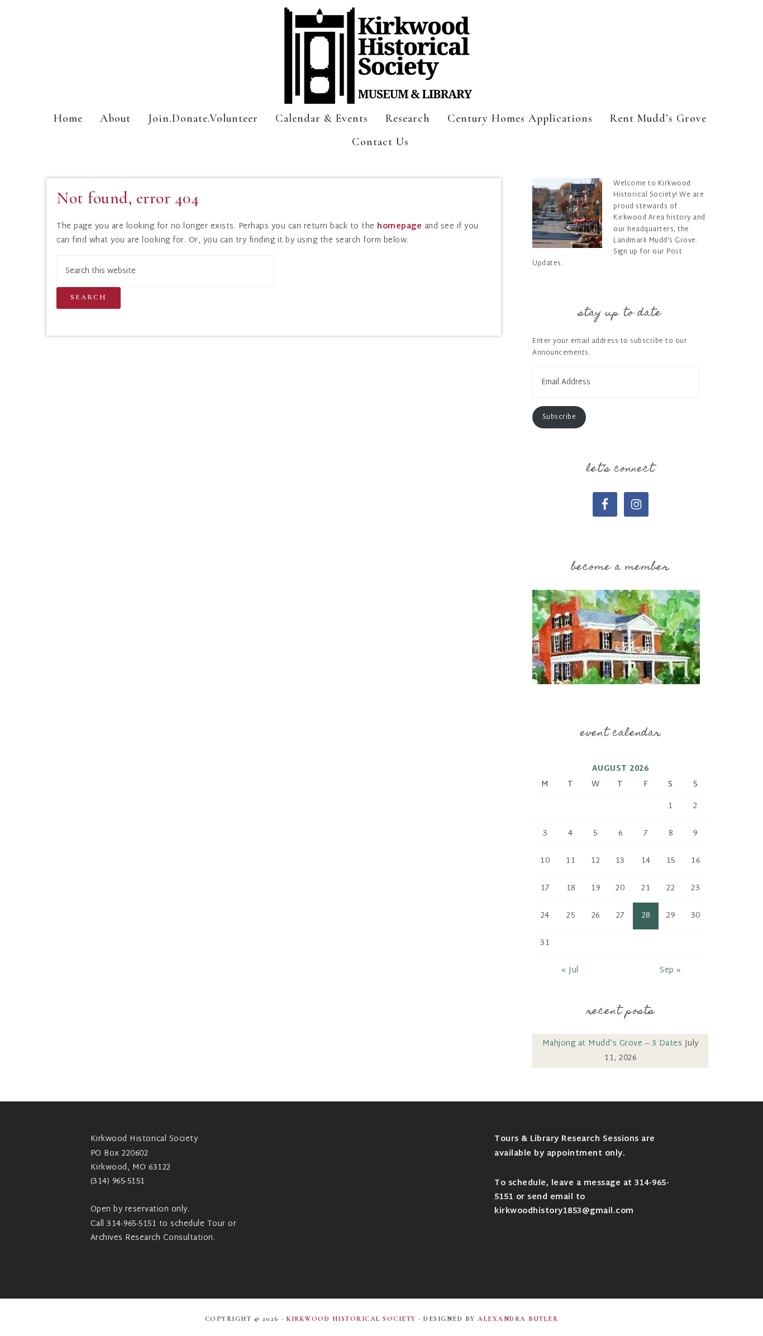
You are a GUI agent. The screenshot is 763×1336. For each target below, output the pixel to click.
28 (646, 916)
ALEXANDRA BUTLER (518, 1319)
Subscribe (559, 417)
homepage (399, 226)
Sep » (670, 970)
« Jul (570, 970)
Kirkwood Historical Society (381, 56)
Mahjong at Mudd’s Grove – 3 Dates (612, 1044)
